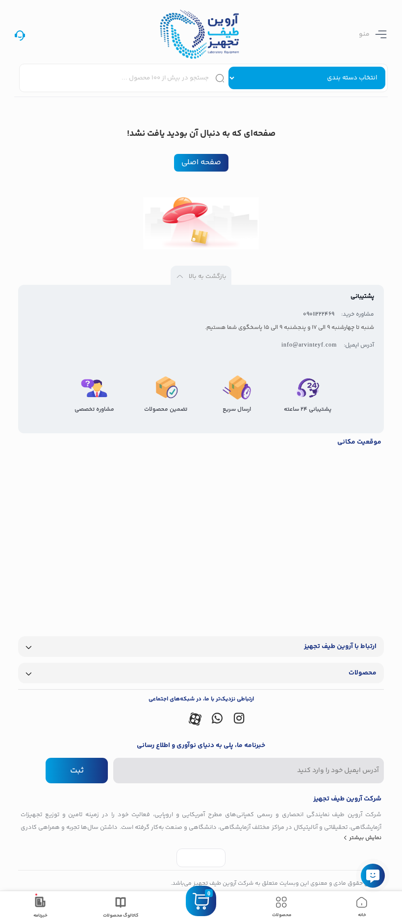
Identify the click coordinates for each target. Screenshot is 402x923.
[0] (201, 913)
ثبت (77, 770)
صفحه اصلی (201, 162)
